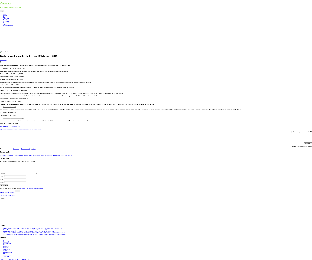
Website (2, 182)
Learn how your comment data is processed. (31, 188)
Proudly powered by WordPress (20, 259)
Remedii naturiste (7, 252)
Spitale (5, 24)
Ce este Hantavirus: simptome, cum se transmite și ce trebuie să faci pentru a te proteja (25, 229)
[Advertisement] (156, 39)
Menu (2, 11)
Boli (4, 17)
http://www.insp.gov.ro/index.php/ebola (10, 126)
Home (4, 14)
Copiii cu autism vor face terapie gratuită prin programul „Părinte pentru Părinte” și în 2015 (48, 155)
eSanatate (5, 3)
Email (2, 179)
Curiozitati (6, 21)
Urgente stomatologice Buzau (7, 195)
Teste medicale (7, 255)
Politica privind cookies (6, 259)
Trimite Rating (308, 143)
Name (2, 176)
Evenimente (6, 22)
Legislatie (5, 247)
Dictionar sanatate (7, 243)
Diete (4, 244)
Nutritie (5, 20)
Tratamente (6, 18)
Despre (5, 15)
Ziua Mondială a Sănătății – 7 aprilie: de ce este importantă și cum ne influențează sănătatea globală (28, 231)
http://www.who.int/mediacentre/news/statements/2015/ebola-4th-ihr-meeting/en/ (20, 129)
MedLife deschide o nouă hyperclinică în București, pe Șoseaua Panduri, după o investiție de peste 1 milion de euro (32, 228)
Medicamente (6, 249)
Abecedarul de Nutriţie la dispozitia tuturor (11, 155)
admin (34, 149)
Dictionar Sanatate (8, 25)
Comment (3, 173)
